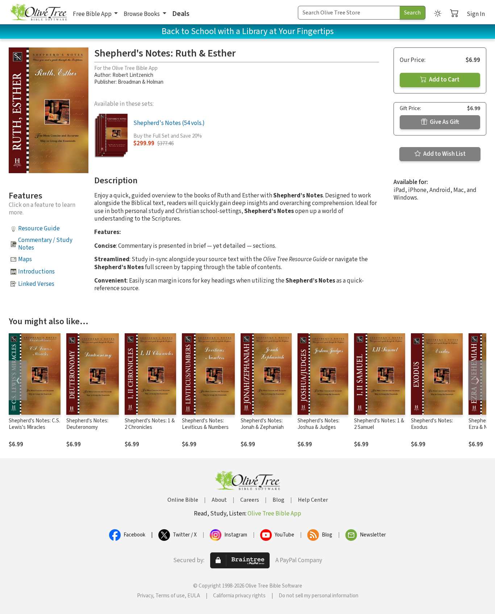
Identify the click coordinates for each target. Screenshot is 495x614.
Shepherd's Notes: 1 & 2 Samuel (379, 424)
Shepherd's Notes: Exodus (432, 424)
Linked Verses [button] (36, 284)
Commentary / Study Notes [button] (45, 244)
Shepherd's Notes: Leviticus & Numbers (205, 424)
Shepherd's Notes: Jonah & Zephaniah (262, 424)
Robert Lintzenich (132, 75)
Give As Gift (444, 122)
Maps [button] (25, 259)
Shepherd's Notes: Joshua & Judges (319, 424)
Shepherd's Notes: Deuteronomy (87, 424)
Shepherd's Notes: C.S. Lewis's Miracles (34, 424)
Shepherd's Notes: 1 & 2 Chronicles (150, 424)
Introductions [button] (36, 271)
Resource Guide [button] (39, 228)
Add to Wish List (444, 154)
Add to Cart (443, 79)
